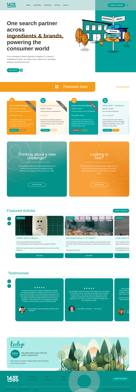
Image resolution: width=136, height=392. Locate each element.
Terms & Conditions (24, 389)
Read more (14, 130)
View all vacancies (122, 86)
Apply (115, 130)
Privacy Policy (11, 389)
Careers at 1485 (33, 379)
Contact (66, 5)
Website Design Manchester (110, 389)
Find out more (37, 184)
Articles (57, 5)
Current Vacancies (116, 5)
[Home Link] (12, 381)
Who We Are (47, 5)
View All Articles (121, 210)
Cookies (36, 389)
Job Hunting (37, 5)
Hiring (28, 5)
